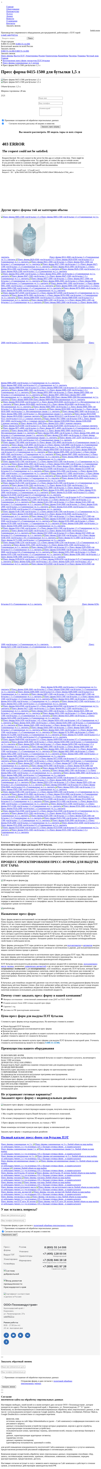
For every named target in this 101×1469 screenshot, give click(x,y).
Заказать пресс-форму (50, 127)
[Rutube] (20, 1335)
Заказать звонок (8, 49)
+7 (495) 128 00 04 (54, 1253)
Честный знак (92, 56)
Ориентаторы (51, 56)
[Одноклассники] (6, 1342)
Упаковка (81, 56)
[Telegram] (6, 1335)
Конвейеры (63, 56)
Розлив (42, 56)
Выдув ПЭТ (19, 56)
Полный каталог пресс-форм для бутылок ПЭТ (35, 1137)
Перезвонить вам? (9, 1235)
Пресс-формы (7, 56)
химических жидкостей (35, 966)
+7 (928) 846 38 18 (54, 1260)
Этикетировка (31, 56)
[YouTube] (13, 1335)
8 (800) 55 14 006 (55, 1247)
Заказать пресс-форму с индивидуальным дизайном (24, 1132)
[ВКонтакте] (27, 1335)
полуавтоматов (74, 945)
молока (10, 966)
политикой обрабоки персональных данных (53, 1225)
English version (95, 30)
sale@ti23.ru (9, 1316)
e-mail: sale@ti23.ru (9, 35)
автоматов (87, 945)
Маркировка (25, 1260)
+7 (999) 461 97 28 (54, 1266)
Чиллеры (73, 56)
